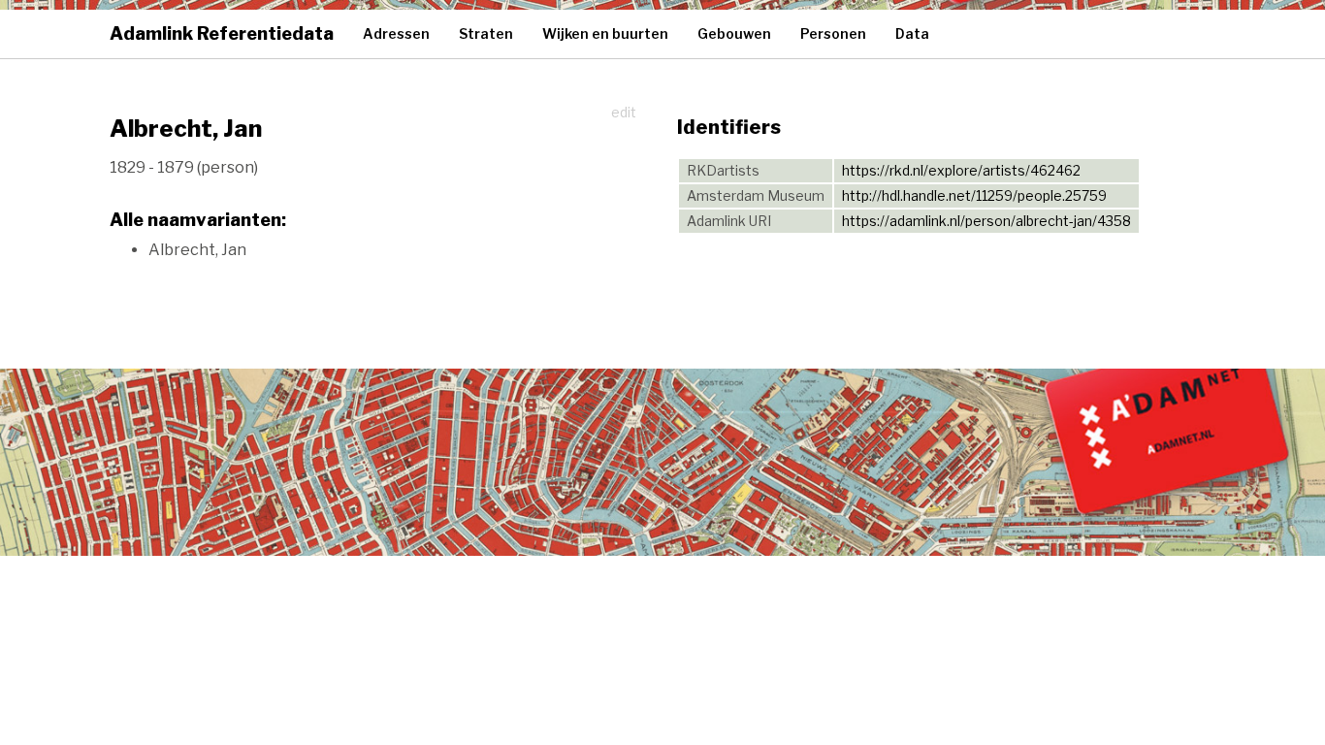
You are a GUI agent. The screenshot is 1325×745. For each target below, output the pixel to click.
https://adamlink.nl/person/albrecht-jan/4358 (986, 220)
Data (912, 33)
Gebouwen (734, 33)
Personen (833, 33)
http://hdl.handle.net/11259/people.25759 (974, 195)
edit (623, 112)
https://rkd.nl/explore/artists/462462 (961, 170)
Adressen (396, 33)
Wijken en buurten (605, 33)
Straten (486, 33)
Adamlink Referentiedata (222, 33)
